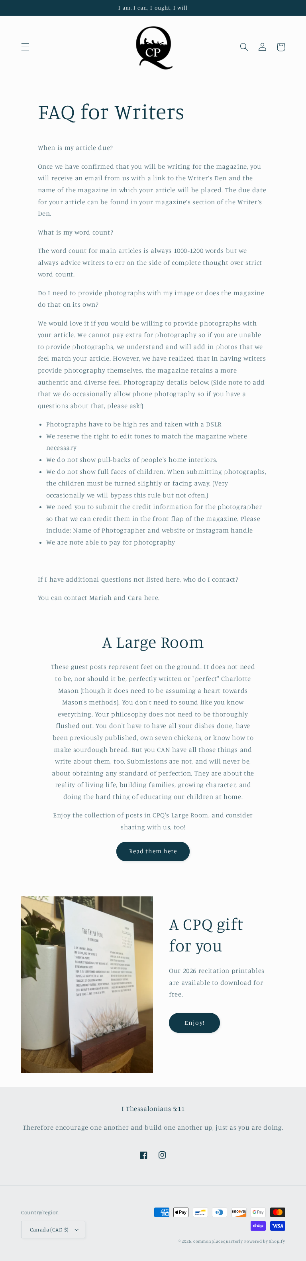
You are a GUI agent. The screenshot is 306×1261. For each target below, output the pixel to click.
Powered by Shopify (264, 1241)
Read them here (153, 851)
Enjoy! (194, 1022)
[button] (25, 47)
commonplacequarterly (218, 1241)
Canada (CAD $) (49, 1229)
